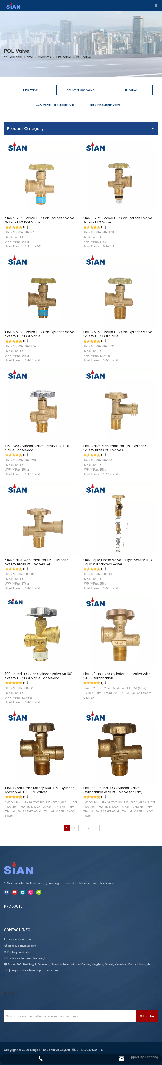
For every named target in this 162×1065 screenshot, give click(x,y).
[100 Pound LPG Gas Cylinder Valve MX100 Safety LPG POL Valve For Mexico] (42, 633)
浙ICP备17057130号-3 (87, 1050)
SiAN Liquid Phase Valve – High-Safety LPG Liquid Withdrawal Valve (117, 562)
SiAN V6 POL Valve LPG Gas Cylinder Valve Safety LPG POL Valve (39, 220)
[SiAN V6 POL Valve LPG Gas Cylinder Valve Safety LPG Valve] (120, 177)
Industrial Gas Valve (79, 90)
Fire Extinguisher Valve (104, 105)
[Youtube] (14, 892)
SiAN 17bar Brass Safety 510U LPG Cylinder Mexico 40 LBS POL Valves (39, 790)
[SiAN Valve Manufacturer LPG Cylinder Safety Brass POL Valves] (120, 404)
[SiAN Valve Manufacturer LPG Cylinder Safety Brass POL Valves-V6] (42, 518)
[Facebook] (6, 892)
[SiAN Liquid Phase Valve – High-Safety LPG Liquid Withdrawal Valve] (120, 518)
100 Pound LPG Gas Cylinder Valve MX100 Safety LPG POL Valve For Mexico (38, 676)
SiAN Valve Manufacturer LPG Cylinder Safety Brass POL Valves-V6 (36, 562)
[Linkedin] (22, 892)
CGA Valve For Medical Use (55, 105)
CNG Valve (129, 90)
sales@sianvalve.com (22, 945)
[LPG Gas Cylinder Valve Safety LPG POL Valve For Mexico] (42, 404)
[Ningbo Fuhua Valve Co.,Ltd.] (23, 867)
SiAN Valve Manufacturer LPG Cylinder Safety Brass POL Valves (114, 448)
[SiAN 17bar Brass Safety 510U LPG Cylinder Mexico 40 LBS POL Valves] (42, 746)
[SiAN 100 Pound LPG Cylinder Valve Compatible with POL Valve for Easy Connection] (120, 746)
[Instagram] (30, 892)
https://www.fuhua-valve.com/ (24, 958)
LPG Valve (30, 90)
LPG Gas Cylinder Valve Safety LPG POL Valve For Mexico (37, 448)
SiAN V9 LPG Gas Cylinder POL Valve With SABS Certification (116, 676)
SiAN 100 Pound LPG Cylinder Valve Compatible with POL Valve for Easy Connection (112, 790)
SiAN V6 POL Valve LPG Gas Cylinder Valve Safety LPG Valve (117, 220)
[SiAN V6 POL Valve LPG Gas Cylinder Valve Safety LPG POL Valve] (42, 177)
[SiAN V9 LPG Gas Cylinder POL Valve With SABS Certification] (120, 633)
